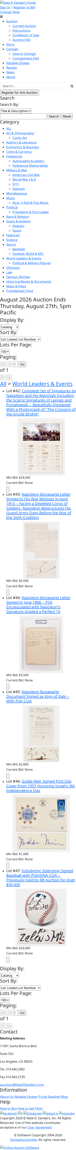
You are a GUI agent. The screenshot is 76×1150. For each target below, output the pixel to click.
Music (10, 198)
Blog (64, 1097)
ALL (8, 128)
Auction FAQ (21, 40)
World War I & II (24, 179)
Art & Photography (20, 133)
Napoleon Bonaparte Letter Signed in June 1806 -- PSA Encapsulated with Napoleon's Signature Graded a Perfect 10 (38, 604)
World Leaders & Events (23, 258)
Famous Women (18, 277)
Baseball (18, 249)
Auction (12, 21)
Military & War (16, 170)
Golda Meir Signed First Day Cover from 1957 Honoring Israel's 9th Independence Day (40, 786)
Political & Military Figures (31, 263)
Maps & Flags (16, 286)
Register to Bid (24, 7)
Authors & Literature (21, 142)
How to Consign (24, 54)
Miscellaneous (16, 193)
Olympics (13, 268)
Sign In (5, 7)
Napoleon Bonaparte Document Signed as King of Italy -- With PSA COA (37, 696)
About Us (7, 1097)
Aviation (18, 226)
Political (12, 207)
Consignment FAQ (25, 58)
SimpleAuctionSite (23, 1140)
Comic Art (19, 138)
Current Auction (24, 26)
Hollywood (14, 156)
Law (9, 272)
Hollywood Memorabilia (30, 165)
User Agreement (39, 1127)
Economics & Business (22, 147)
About (10, 77)
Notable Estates (17, 63)
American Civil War (26, 175)
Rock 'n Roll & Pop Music (30, 203)
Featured (12, 235)
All (3, 383)
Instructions (21, 30)
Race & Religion (17, 217)
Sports (11, 244)
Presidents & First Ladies (30, 212)
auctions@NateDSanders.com (22, 1085)
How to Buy (8, 1108)
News (10, 72)
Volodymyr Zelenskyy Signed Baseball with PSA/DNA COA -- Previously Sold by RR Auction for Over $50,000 (40, 877)
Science (11, 240)
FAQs (39, 1108)
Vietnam (18, 189)
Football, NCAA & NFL (27, 254)
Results (11, 68)
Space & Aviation (18, 221)
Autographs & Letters (28, 161)
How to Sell (26, 1108)
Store (10, 44)
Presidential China (19, 291)
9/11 (15, 184)
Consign (12, 49)
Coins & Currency (19, 152)
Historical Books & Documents (28, 281)
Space (16, 230)
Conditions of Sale (25, 35)
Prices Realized (49, 1097)
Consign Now (10, 12)
